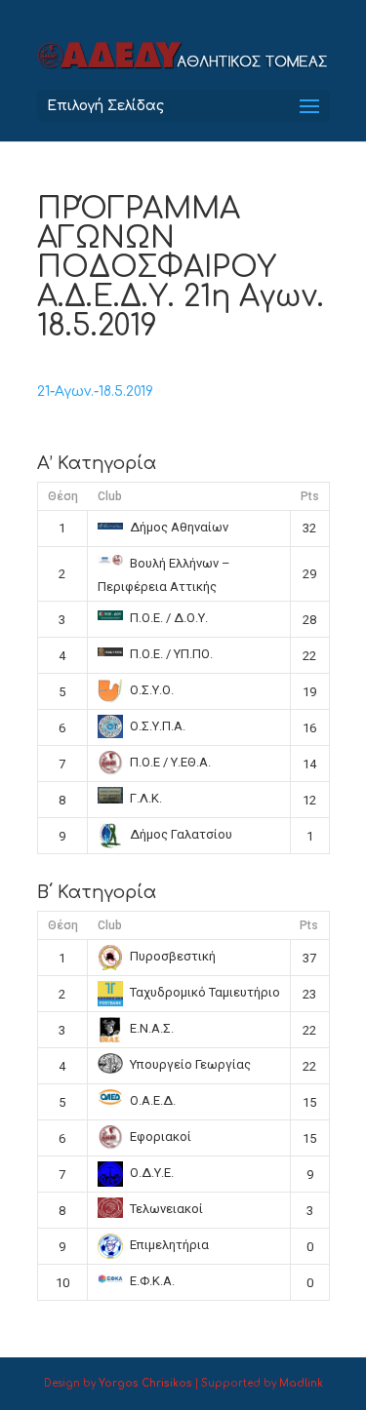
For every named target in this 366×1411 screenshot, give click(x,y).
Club (110, 496)
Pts (310, 496)
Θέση (63, 496)
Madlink (301, 1383)
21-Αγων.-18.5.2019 (95, 391)
